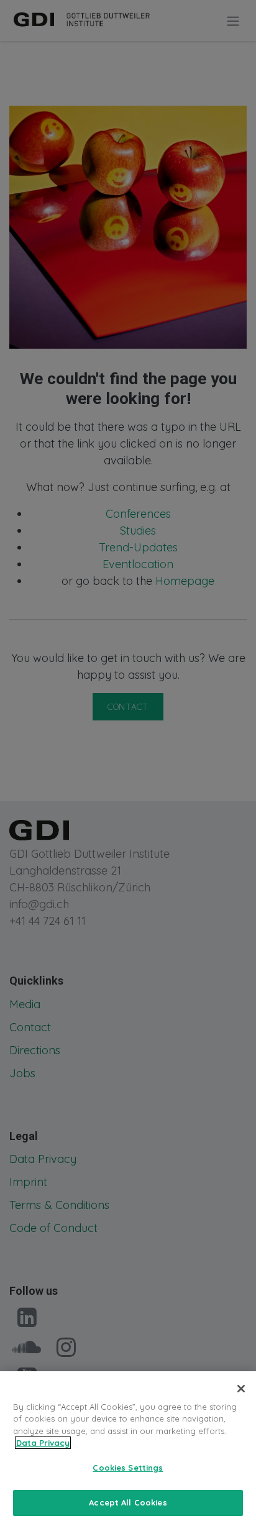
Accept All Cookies (128, 1502)
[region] (128, 1448)
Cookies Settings (128, 1468)
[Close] (241, 1388)
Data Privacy (43, 1443)
